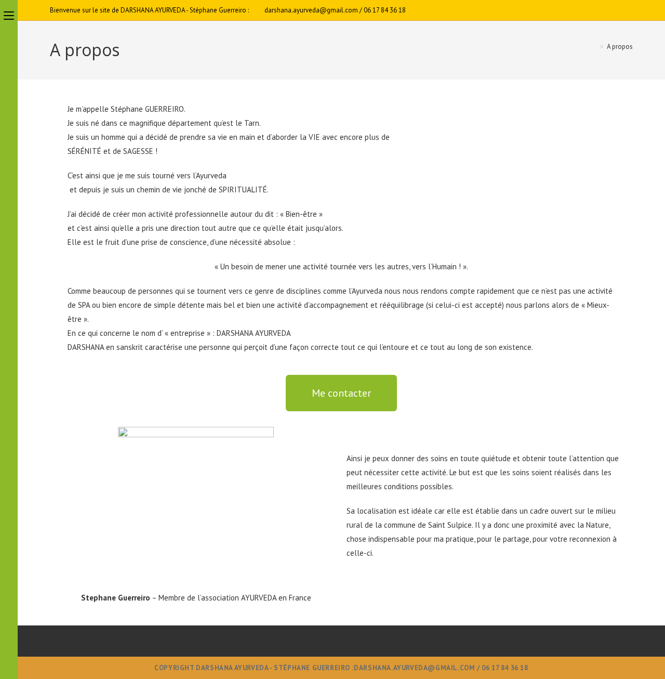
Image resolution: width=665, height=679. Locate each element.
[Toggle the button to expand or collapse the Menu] (9, 14)
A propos (620, 46)
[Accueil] (594, 46)
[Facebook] (618, 10)
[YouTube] (628, 10)
